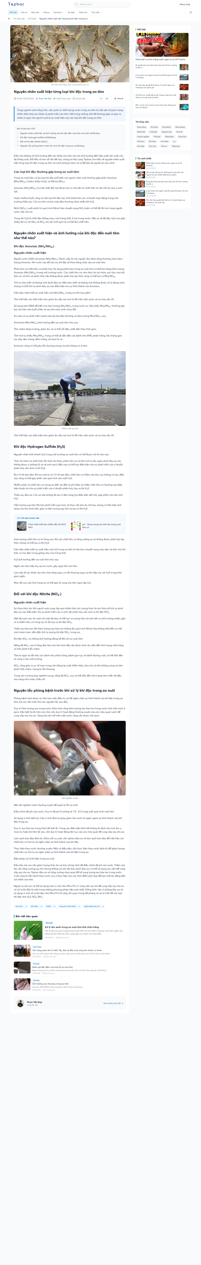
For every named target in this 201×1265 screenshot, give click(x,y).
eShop (46, 12)
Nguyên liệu (167, 132)
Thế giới (157, 136)
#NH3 (48, 906)
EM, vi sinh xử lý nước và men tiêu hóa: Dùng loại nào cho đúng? (156, 106)
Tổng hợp (176, 146)
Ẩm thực (152, 141)
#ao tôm (19, 906)
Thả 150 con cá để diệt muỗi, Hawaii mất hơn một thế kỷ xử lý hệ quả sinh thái (156, 96)
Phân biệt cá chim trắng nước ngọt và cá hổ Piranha (164, 164)
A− (101, 98)
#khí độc (34, 906)
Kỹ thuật (32, 18)
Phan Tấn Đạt (45, 98)
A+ (107, 98)
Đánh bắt (141, 132)
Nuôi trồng (141, 127)
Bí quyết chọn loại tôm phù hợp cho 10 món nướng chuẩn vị (156, 66)
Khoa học (182, 136)
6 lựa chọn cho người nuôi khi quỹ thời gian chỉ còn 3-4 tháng (156, 76)
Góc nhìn (152, 146)
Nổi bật (13, 12)
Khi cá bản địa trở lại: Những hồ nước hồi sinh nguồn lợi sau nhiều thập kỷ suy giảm (165, 173)
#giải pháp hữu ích (92, 906)
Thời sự (164, 146)
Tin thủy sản (19, 18)
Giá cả (24, 12)
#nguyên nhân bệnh (67, 906)
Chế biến (153, 132)
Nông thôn (169, 136)
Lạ (174, 141)
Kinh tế (179, 132)
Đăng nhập (185, 4)
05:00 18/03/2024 (25, 98)
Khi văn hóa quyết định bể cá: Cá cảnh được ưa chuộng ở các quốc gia (155, 86)
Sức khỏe (164, 141)
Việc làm (35, 12)
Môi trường (180, 127)
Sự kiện (71, 12)
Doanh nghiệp (143, 136)
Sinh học (140, 141)
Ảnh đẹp (140, 146)
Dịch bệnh (166, 127)
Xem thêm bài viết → (113, 1003)
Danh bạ (83, 12)
